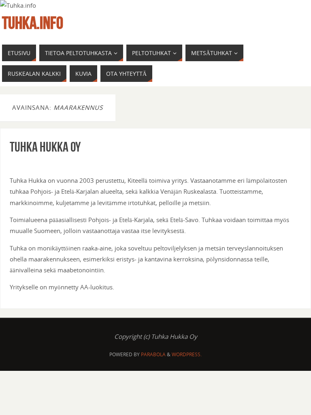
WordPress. (187, 354)
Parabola (153, 354)
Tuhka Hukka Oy (45, 146)
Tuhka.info (32, 22)
